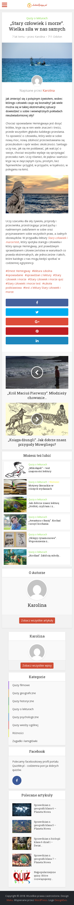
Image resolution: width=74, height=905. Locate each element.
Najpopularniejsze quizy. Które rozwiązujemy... (45, 875)
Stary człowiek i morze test (24, 283)
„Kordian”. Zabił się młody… (44, 555)
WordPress (41, 900)
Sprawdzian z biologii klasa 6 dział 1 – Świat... (47, 842)
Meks (10, 900)
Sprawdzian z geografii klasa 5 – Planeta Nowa (45, 825)
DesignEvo (61, 900)
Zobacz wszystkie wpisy (37, 665)
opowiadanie (15, 275)
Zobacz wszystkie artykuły (37, 620)
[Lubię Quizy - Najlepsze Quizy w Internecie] (37, 4)
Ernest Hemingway (18, 271)
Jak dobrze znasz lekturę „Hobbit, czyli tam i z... (43, 504)
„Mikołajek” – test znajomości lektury (39, 469)
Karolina (40, 36)
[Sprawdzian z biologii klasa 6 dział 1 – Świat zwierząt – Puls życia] (23, 843)
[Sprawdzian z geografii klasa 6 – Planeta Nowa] (23, 809)
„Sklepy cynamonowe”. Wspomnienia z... (42, 539)
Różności (54, 482)
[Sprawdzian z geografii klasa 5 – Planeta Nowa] (23, 826)
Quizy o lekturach (37, 18)
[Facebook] (16, 780)
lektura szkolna (43, 271)
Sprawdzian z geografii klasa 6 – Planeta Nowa (45, 808)
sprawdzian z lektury (39, 275)
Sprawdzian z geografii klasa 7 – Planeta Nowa (45, 859)
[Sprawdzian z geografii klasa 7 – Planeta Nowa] (23, 860)
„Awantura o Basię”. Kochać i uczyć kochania (44, 522)
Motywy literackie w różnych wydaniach (41, 487)
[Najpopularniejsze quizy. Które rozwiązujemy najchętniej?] (23, 876)
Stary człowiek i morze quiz (46, 279)
